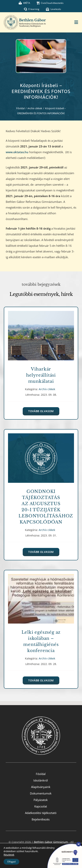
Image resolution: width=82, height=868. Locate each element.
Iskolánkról (40, 780)
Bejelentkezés (41, 819)
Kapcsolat (40, 806)
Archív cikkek (41, 340)
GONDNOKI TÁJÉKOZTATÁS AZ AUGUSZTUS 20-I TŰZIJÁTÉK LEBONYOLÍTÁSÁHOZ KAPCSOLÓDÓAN (41, 455)
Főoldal (41, 774)
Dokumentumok (40, 793)
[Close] (78, 844)
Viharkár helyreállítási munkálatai (41, 333)
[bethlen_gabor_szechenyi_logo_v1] (63, 843)
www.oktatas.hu (17, 152)
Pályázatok (41, 800)
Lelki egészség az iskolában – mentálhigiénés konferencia (41, 596)
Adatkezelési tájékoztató (40, 813)
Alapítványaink (40, 787)
